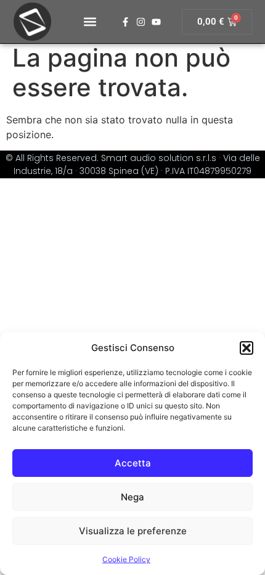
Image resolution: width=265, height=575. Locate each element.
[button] (246, 348)
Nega (132, 497)
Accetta (133, 463)
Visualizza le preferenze (133, 531)
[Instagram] (140, 22)
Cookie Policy (126, 559)
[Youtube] (156, 22)
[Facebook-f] (125, 22)
